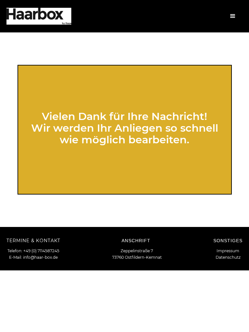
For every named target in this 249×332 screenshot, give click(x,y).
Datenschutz (228, 257)
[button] (233, 16)
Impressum (228, 250)
